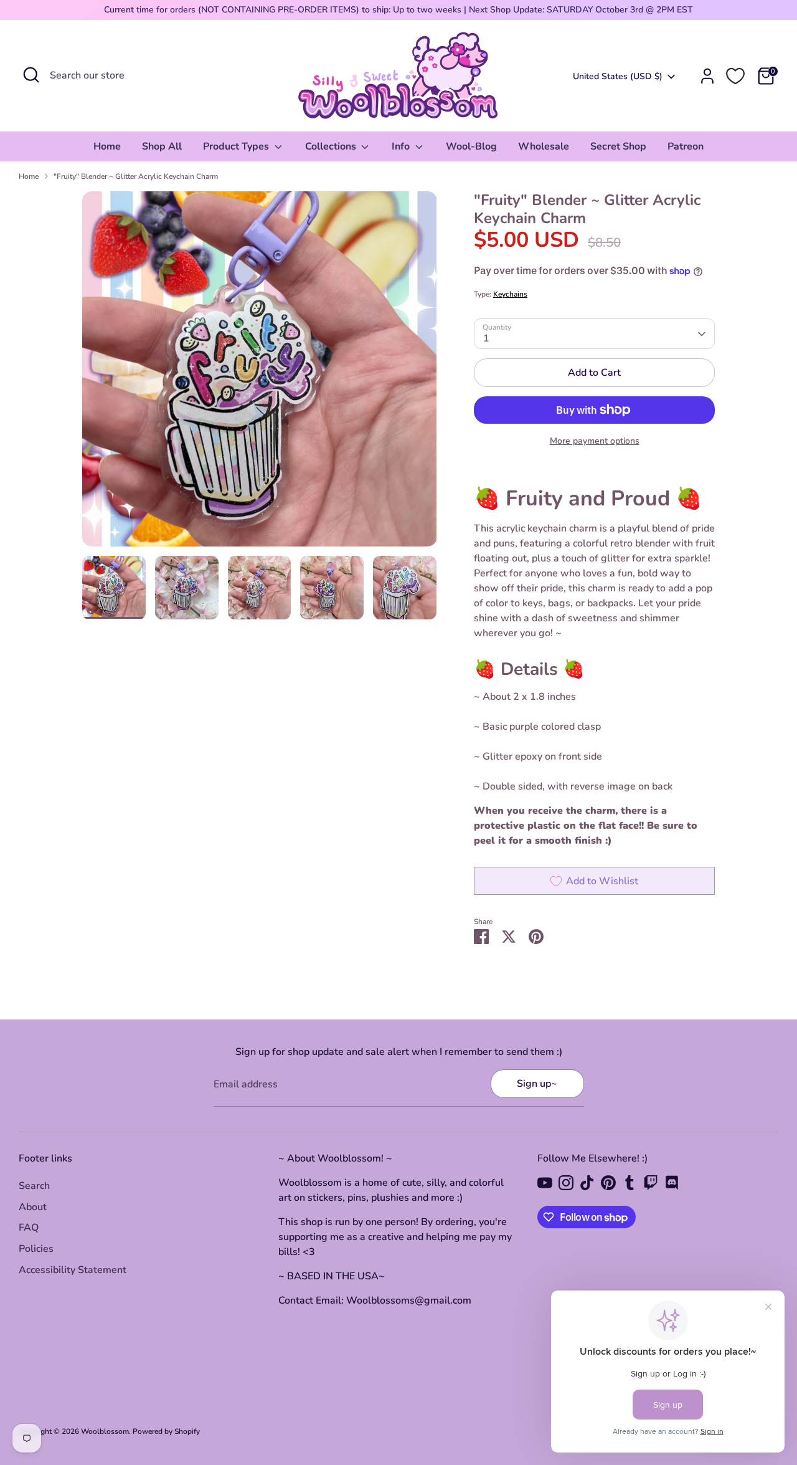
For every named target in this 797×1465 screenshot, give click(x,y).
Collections (332, 146)
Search (34, 1186)
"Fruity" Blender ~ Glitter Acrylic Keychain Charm (136, 176)
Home (107, 146)
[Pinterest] (608, 1182)
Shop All (162, 146)
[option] (259, 373)
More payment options (594, 441)
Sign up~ (537, 1083)
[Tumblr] (629, 1182)
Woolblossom (105, 1431)
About (33, 1207)
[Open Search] (31, 74)
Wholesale (543, 146)
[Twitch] (650, 1182)
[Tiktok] (587, 1182)
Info (402, 146)
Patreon (685, 146)
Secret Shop (618, 146)
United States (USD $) (618, 76)
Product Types (237, 146)
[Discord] (671, 1182)
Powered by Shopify (166, 1431)
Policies (36, 1249)
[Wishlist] (735, 76)
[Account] (707, 76)
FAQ (29, 1227)
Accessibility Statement (72, 1270)
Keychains (510, 294)
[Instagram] (566, 1182)
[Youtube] (544, 1182)
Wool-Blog (471, 146)
